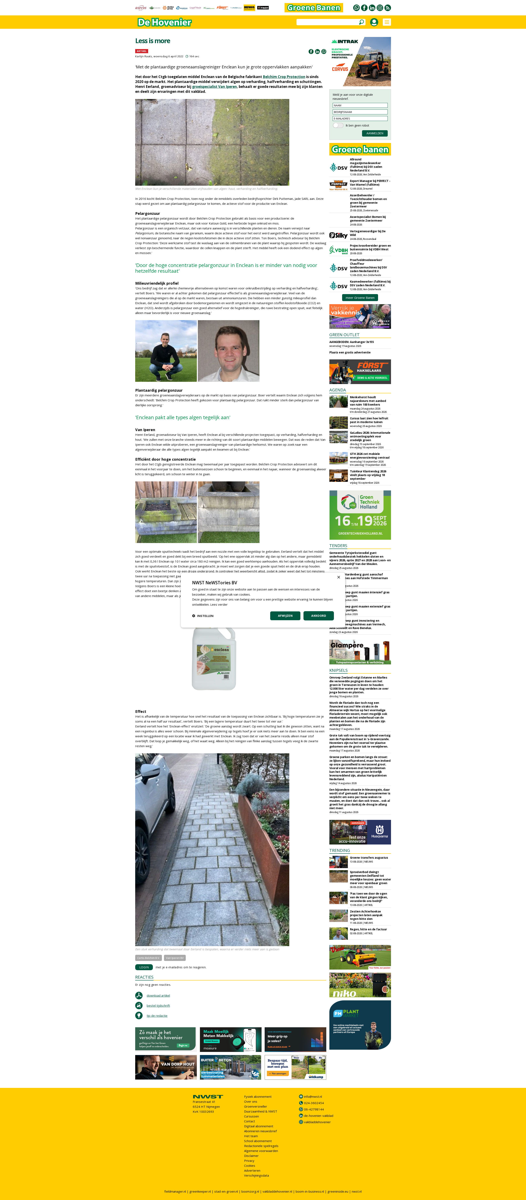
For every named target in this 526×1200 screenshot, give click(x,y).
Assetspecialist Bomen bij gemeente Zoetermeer (368, 218)
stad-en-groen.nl (226, 1191)
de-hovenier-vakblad (318, 1116)
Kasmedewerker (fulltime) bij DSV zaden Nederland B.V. (370, 283)
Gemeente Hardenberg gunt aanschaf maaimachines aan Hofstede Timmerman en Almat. (358, 578)
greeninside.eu (338, 1191)
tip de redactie (157, 1016)
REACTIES (144, 977)
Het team (251, 1136)
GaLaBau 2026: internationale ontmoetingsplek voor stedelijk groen (370, 436)
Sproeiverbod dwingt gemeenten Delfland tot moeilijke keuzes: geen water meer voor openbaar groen (370, 877)
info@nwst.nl (313, 1096)
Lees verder (219, 604)
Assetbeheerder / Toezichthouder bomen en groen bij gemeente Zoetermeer (368, 200)
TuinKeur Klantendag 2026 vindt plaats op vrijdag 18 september (368, 475)
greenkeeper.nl (200, 1191)
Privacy (249, 1161)
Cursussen (251, 1116)
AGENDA (337, 390)
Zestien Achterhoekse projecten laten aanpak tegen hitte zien (366, 915)
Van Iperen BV (175, 958)
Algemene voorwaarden (261, 1151)
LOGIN (144, 967)
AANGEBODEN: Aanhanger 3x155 (351, 342)
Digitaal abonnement (258, 1126)
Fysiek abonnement (258, 1096)
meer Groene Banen (360, 298)
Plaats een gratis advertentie (350, 352)
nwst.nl (357, 1191)
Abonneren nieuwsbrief (260, 1131)
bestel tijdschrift (158, 1005)
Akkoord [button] (318, 616)
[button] (202, 615)
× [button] (338, 577)
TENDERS (338, 545)
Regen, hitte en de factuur (368, 929)
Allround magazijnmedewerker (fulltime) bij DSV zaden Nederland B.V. (366, 164)
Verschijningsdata (256, 1175)
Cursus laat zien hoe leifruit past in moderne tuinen (369, 420)
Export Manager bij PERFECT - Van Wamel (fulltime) (370, 182)
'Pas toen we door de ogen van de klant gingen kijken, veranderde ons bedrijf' (369, 897)
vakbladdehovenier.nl (277, 1191)
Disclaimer (251, 1156)
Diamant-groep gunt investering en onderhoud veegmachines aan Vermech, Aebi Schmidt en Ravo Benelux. (357, 624)
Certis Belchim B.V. (148, 958)
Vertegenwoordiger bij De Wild (368, 233)
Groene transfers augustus (369, 857)
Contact (249, 1121)
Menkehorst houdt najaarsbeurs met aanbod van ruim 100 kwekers (368, 400)
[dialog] (263, 599)
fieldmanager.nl (175, 1191)
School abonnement (258, 1141)
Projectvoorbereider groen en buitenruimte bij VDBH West (370, 247)
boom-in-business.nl (310, 1191)
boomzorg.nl (250, 1191)
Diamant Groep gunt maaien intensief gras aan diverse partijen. (359, 594)
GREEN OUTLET (344, 334)
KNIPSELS (338, 670)
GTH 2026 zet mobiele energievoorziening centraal (370, 455)
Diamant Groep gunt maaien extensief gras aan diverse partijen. (359, 608)
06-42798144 (314, 1109)
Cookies (249, 1165)
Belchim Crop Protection (284, 76)
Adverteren (252, 1170)
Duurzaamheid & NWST (260, 1111)
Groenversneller (255, 1106)
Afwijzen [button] (285, 616)
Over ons (250, 1101)
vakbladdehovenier (317, 1122)
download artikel (158, 995)
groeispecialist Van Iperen (214, 86)
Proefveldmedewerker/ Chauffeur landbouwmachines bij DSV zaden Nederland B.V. (368, 265)
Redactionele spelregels (261, 1146)
